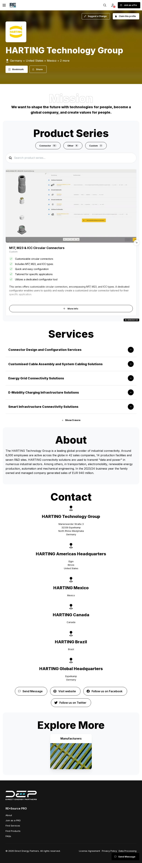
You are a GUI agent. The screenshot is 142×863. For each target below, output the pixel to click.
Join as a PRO (13, 820)
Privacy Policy (109, 850)
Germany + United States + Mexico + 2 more (39, 60)
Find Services (13, 825)
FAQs (8, 836)
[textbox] (71, 462)
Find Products (13, 831)
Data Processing (127, 850)
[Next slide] (136, 242)
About (9, 815)
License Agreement (89, 850)
